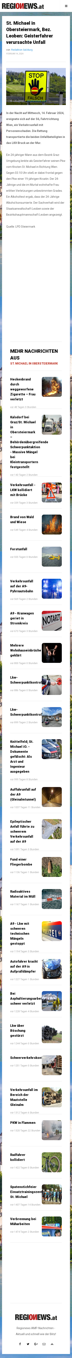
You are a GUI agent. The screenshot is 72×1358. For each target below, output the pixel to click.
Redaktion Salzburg (22, 49)
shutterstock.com (37, 101)
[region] (36, 260)
